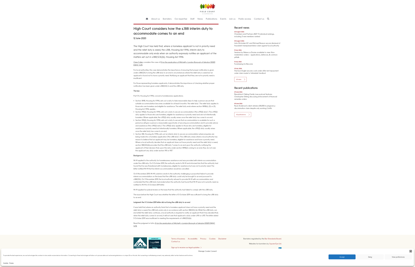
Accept (342, 257)
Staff (192, 19)
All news (238, 79)
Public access (244, 19)
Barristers (167, 19)
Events (223, 19)
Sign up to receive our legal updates (185, 247)
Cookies (5, 263)
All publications (241, 114)
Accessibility (192, 239)
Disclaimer (222, 239)
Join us (232, 19)
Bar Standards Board (273, 239)
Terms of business (178, 239)
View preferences (398, 257)
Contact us (259, 19)
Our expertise (181, 19)
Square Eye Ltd (275, 244)
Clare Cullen (138, 62)
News (200, 19)
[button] (411, 251)
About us (155, 19)
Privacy (11, 263)
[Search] (268, 19)
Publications (211, 19)
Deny (370, 257)
